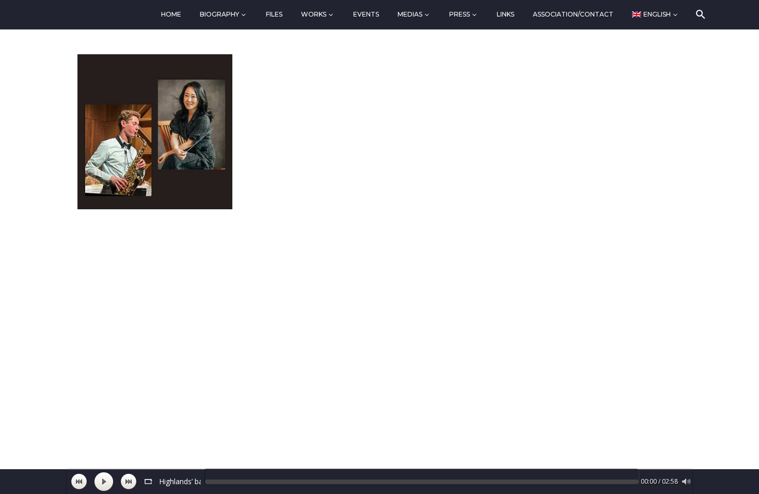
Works (313, 14)
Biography (219, 14)
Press (459, 14)
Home (171, 14)
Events (366, 14)
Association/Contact (573, 14)
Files (274, 14)
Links (505, 14)
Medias (410, 14)
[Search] (700, 14)
